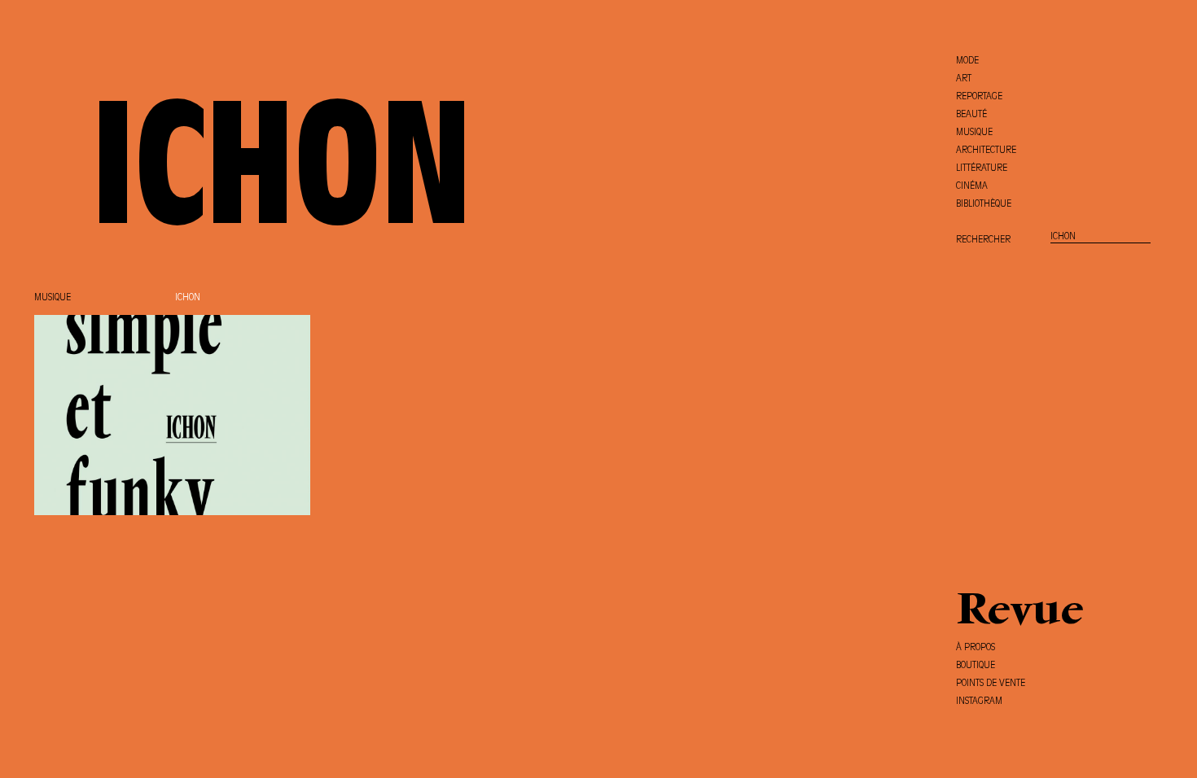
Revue (1020, 613)
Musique (52, 298)
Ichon (187, 298)
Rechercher (983, 240)
